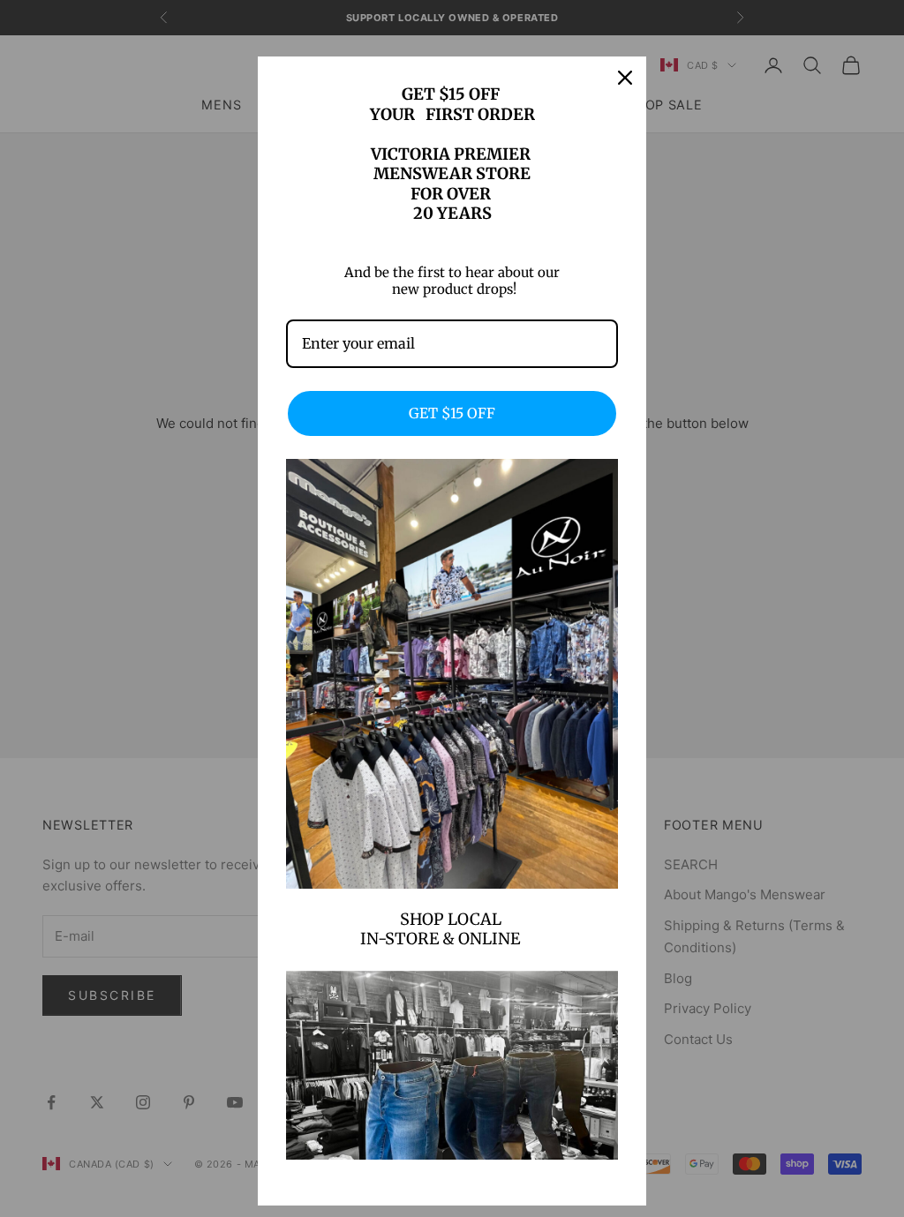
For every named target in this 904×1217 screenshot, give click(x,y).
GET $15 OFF (452, 413)
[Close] (625, 77)
